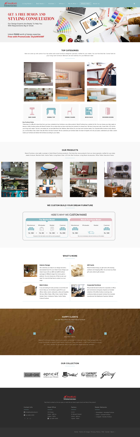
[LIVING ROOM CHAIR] (87, 170)
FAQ (103, 432)
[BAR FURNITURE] (18, 188)
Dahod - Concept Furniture (103, 414)
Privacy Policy (96, 432)
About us (96, 3)
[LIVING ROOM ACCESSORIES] (53, 188)
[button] (134, 3)
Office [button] (61, 3)
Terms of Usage (84, 432)
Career (107, 432)
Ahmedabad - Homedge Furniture (105, 412)
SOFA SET (29, 82)
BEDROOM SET (62, 97)
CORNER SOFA (31, 97)
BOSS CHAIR (93, 82)
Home (76, 432)
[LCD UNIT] (121, 170)
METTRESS (93, 97)
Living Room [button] (27, 3)
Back (112, 432)
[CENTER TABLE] (53, 170)
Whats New (85, 3)
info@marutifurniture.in (32, 412)
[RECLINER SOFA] (18, 170)
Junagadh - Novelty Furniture (104, 416)
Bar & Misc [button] (72, 3)
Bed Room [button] (40, 3)
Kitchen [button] (52, 3)
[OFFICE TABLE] (87, 188)
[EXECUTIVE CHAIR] (121, 188)
